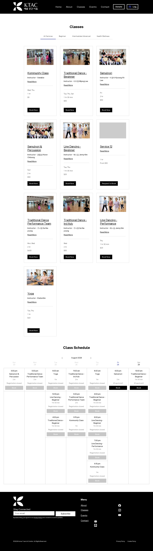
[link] (48, 36)
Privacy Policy (38, 517)
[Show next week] (90, 358)
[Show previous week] (62, 358)
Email (100, 521)
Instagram (127, 510)
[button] (33, 110)
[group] (14, 423)
